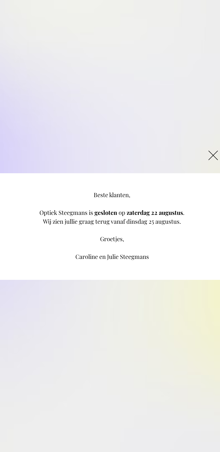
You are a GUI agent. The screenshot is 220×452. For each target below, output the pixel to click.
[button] (213, 155)
